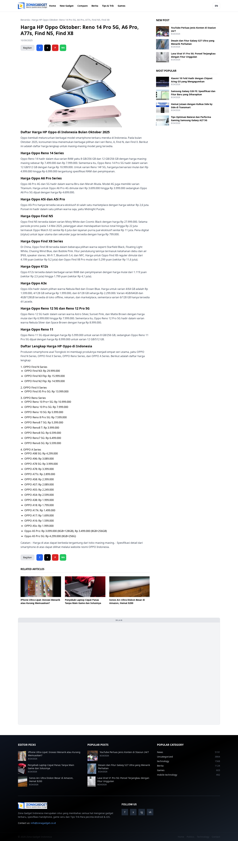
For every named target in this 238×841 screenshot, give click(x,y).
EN (216, 5)
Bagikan (27, 47)
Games (121, 5)
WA (63, 47)
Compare (82, 5)
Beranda (25, 19)
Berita (94, 5)
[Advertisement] (45, 673)
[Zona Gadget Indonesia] (32, 6)
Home (52, 5)
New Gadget (67, 5)
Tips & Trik (108, 5)
